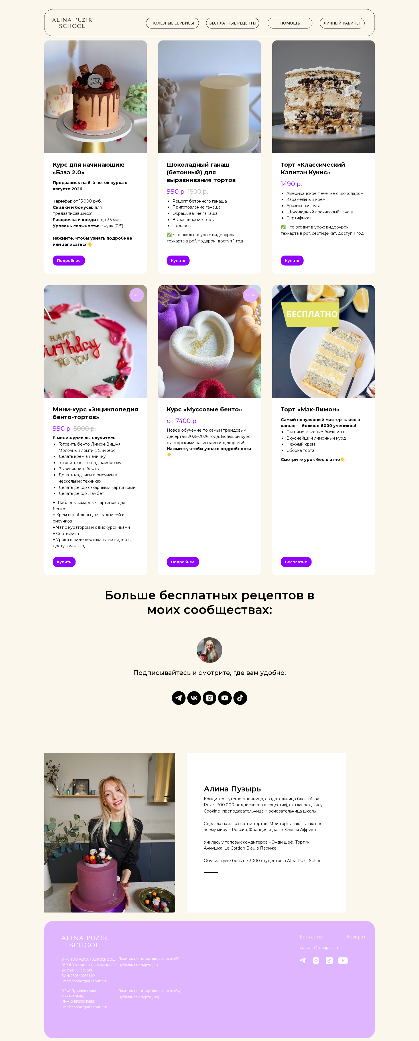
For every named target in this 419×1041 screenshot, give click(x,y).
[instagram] (209, 698)
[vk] (194, 698)
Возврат (356, 937)
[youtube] (225, 698)
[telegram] (179, 698)
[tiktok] (240, 698)
